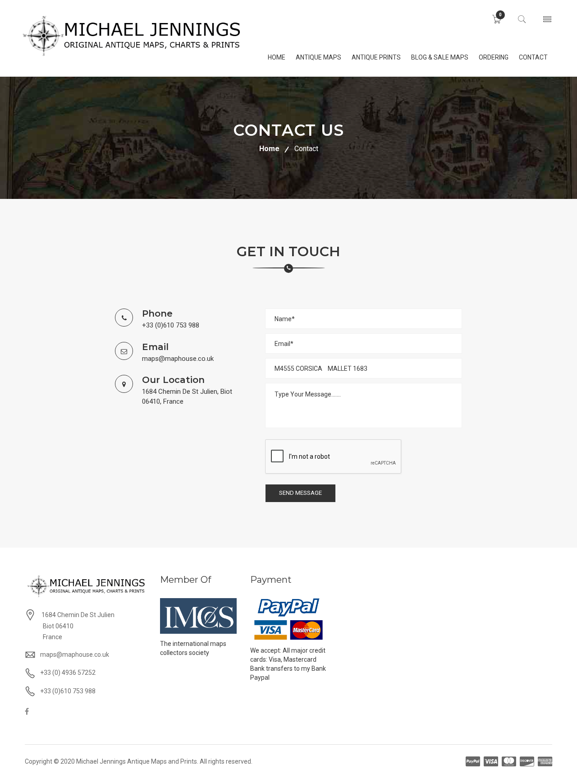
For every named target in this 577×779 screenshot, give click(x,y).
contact (533, 57)
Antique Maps (318, 57)
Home (269, 148)
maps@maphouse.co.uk (178, 359)
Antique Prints (376, 57)
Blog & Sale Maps (439, 57)
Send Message (300, 492)
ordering (493, 57)
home (276, 57)
